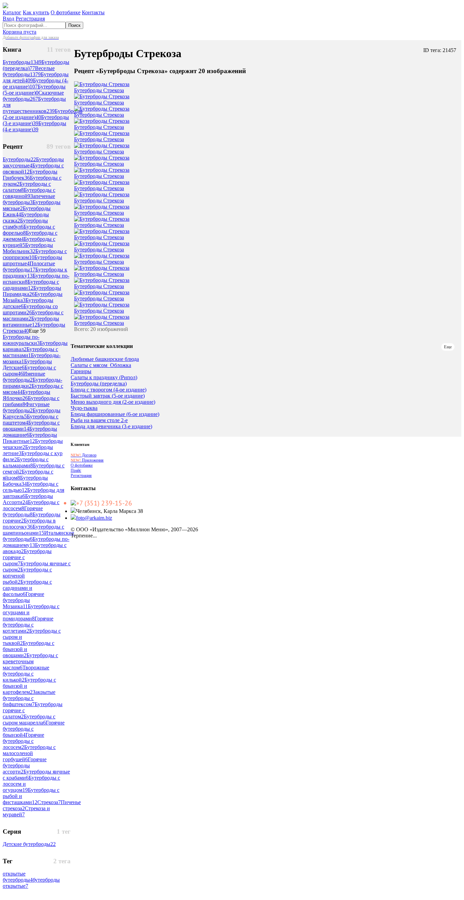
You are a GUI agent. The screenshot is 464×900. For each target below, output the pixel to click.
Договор (83, 455)
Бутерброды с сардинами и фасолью (27, 588)
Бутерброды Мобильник (28, 248)
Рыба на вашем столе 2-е (99, 420)
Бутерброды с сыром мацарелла (29, 720)
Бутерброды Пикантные (30, 438)
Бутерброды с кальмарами (26, 462)
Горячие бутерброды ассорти (25, 765)
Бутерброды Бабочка (25, 481)
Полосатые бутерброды (29, 266)
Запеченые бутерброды (29, 199)
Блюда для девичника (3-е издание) (111, 426)
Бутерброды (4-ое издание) (35, 83)
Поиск (74, 25)
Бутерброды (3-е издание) (36, 120)
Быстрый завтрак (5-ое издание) (108, 396)
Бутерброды (22, 62)
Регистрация (30, 18)
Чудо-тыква (84, 408)
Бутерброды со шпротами (30, 309)
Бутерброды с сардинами (31, 285)
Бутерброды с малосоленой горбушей (29, 753)
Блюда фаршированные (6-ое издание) (115, 414)
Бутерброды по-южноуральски (21, 340)
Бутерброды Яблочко (26, 395)
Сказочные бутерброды (33, 96)
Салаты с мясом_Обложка (101, 365)
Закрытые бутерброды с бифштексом (29, 698)
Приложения (87, 460)
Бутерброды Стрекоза (99, 90)
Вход (8, 18)
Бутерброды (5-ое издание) (34, 90)
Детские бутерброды (29, 844)
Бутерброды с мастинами (30, 352)
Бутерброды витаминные (31, 322)
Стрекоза (49, 802)
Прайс (76, 470)
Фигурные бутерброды (26, 407)
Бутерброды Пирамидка (32, 291)
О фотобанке (66, 12)
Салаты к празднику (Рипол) (104, 377)
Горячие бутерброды (23, 511)
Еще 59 (37, 331)
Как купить (36, 12)
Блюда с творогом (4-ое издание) (108, 390)
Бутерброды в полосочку (29, 524)
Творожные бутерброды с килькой (26, 674)
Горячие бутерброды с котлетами (28, 625)
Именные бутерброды (24, 377)
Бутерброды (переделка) (99, 383)
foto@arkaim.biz (94, 518)
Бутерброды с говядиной (29, 193)
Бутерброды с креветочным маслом (30, 661)
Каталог (12, 12)
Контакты (93, 12)
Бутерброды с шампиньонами (33, 530)
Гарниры (81, 371)
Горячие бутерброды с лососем (23, 741)
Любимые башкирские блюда (105, 359)
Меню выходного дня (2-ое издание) (113, 402)
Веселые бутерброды (29, 71)
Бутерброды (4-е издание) (34, 126)
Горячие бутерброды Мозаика (23, 600)
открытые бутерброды (18, 877)
